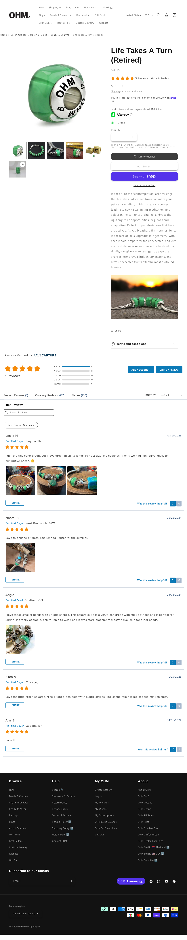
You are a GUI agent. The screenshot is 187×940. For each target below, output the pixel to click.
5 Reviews (142, 78)
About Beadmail (18, 828)
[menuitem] (41, 7)
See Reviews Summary (20, 425)
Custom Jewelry (18, 847)
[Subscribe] (71, 881)
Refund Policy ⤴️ (62, 821)
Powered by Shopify (30, 926)
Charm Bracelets (18, 802)
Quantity (115, 129)
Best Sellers (15, 841)
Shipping (115, 91)
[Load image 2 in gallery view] (36, 150)
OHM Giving (144, 809)
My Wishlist (101, 809)
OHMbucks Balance (106, 821)
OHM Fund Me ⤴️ (148, 860)
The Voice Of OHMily (63, 796)
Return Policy (59, 802)
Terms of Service (61, 815)
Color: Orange (19, 34)
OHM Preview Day (148, 828)
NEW (11, 789)
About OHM (144, 789)
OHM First (143, 821)
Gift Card (14, 860)
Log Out (99, 834)
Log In (98, 796)
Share (15, 503)
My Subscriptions (105, 815)
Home (3, 34)
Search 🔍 (58, 789)
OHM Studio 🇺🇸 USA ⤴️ (151, 853)
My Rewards (102, 802)
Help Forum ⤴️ (60, 834)
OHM (18, 926)
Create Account (103, 789)
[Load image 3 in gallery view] (55, 150)
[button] (158, 15)
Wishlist (13, 853)
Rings (12, 821)
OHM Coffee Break (148, 834)
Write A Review (160, 78)
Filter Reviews (13, 405)
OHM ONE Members (106, 828)
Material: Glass (38, 34)
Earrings (14, 815)
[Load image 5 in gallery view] (93, 150)
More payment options (144, 185)
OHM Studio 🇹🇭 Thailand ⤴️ (154, 847)
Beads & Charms (60, 34)
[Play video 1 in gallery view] (17, 169)
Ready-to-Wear (17, 809)
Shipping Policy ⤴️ (62, 828)
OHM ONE (14, 834)
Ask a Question (140, 370)
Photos (79, 395)
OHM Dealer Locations (150, 841)
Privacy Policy (60, 809)
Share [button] (118, 330)
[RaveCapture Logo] (44, 355)
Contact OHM (59, 841)
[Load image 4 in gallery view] (74, 150)
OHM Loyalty (145, 802)
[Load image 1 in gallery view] (17, 150)
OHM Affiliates (146, 815)
